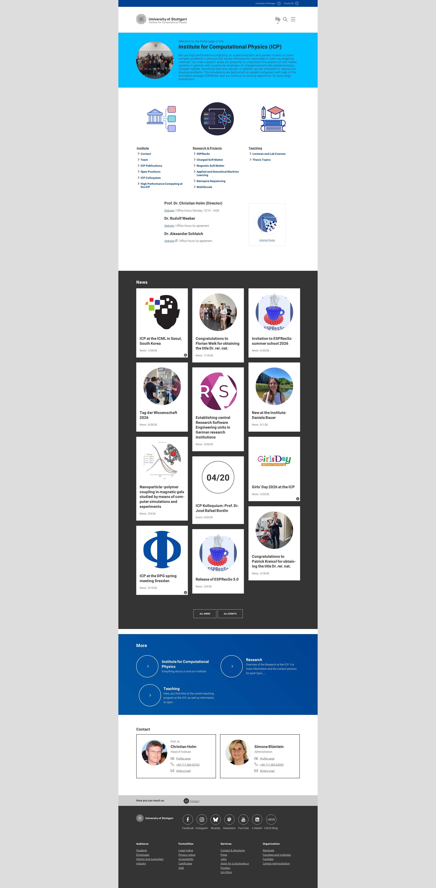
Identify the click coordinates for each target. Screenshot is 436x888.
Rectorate (268, 850)
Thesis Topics (262, 159)
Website (169, 210)
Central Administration (276, 863)
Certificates (185, 863)
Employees (142, 854)
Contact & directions (233, 850)
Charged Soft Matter (210, 159)
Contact (146, 153)
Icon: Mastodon (229, 819)
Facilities (268, 859)
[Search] (285, 19)
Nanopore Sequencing (211, 181)
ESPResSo (203, 153)
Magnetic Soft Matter (210, 165)
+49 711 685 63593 (272, 764)
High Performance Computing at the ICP (162, 185)
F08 (288, 3)
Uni (265, 3)
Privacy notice (186, 854)
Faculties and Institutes (277, 854)
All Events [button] (230, 613)
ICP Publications (151, 165)
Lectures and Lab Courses (269, 153)
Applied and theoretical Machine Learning (218, 173)
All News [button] (205, 613)
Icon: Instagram (202, 819)
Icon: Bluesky (216, 819)
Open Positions (151, 171)
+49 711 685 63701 (188, 764)
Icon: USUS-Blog (271, 819)
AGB (181, 868)
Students (141, 850)
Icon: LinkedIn (257, 819)
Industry (141, 863)
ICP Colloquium (151, 177)
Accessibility (185, 859)
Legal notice (185, 850)
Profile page (183, 758)
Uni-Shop (226, 872)
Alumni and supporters (150, 859)
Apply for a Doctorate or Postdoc (235, 866)
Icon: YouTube (243, 819)
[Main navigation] (293, 19)
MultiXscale (204, 187)
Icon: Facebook (188, 819)
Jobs (224, 859)
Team (144, 159)
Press (224, 854)
